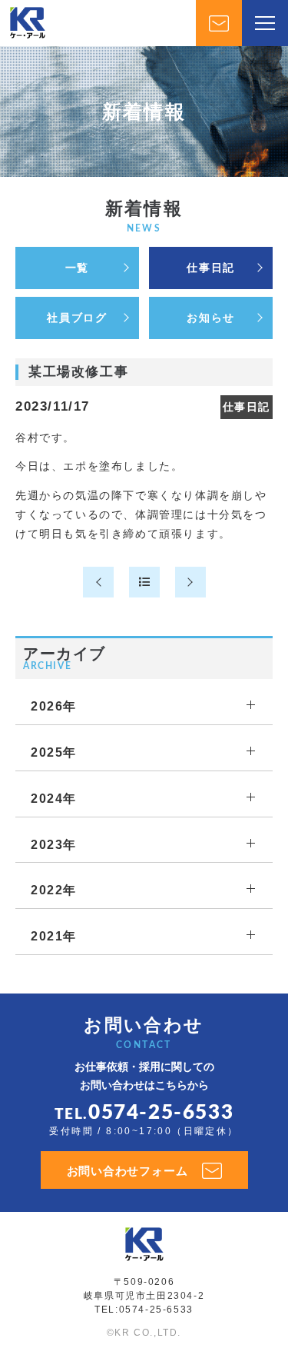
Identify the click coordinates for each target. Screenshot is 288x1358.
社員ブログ (77, 317)
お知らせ (210, 317)
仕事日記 (210, 267)
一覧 (77, 267)
